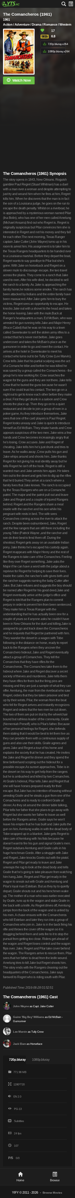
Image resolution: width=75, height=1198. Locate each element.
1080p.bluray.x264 (56, 51)
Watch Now (21, 80)
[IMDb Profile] (7, 1006)
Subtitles (19, 1121)
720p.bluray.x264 (56, 44)
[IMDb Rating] (46, 36)
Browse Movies (52, 1192)
